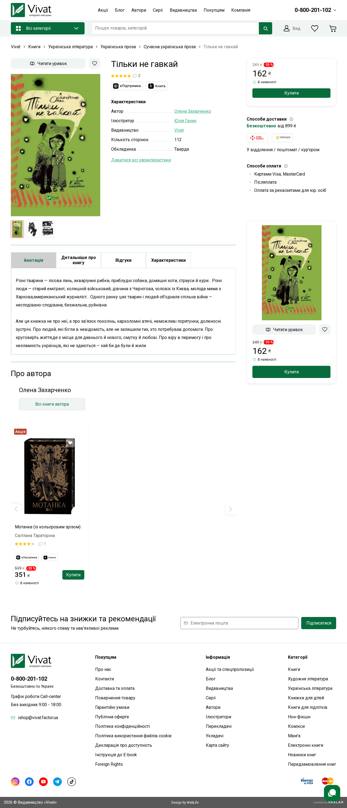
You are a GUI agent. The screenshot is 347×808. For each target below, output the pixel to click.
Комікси (296, 726)
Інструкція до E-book (116, 754)
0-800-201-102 (29, 679)
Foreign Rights (109, 764)
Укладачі (214, 735)
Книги (294, 669)
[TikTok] (71, 781)
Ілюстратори (218, 716)
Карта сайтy (217, 745)
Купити (73, 574)
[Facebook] (29, 781)
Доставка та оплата (114, 688)
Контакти (104, 678)
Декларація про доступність (123, 745)
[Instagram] (15, 781)
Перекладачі (219, 726)
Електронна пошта (209, 623)
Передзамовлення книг (312, 764)
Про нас (103, 669)
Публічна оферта (112, 716)
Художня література (308, 678)
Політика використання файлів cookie (133, 735)
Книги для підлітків (307, 707)
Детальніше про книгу (78, 260)
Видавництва (219, 688)
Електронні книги (305, 745)
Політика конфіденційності (122, 726)
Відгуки (123, 260)
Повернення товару (115, 697)
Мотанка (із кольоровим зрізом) (48, 526)
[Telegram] (57, 781)
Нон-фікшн (299, 716)
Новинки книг (302, 754)
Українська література (310, 688)
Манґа (294, 735)
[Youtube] (43, 781)
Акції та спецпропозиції (230, 669)
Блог (211, 678)
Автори (213, 707)
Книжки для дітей (306, 697)
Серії (211, 697)
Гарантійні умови (112, 707)
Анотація (33, 260)
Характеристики (168, 260)
